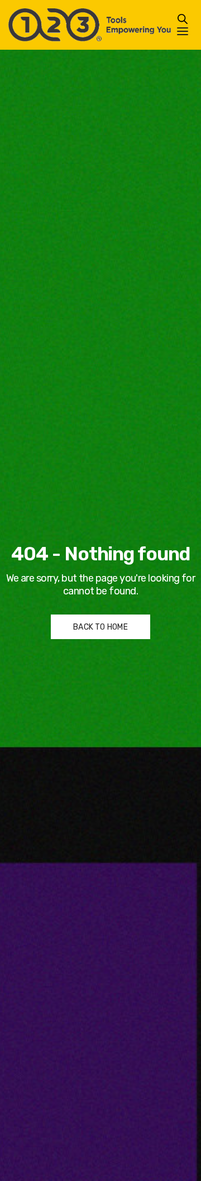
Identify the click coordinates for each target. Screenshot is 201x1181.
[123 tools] (89, 24)
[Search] (183, 19)
